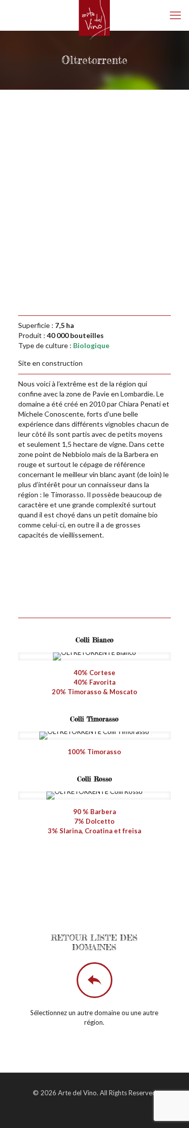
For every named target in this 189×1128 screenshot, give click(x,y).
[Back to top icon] (168, 1107)
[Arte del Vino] (94, 15)
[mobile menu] (175, 15)
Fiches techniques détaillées (101, 883)
